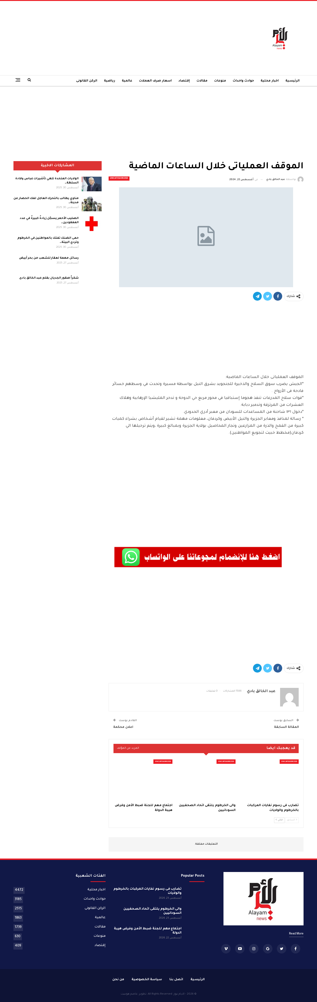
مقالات (202, 81)
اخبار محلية (270, 81)
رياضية (109, 81)
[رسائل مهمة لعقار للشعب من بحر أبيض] (92, 263)
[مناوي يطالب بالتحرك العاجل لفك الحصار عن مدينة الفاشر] (92, 203)
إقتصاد (184, 81)
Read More (296, 934)
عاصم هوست (129, 994)
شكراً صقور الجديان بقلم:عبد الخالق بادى (49, 278)
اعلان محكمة (123, 727)
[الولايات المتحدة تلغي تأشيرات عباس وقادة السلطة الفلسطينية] (92, 184)
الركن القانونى (86, 81)
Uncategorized (119, 178)
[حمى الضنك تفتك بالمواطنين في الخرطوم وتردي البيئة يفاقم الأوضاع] (92, 243)
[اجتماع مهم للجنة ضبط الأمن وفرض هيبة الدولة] (142, 780)
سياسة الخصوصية (147, 979)
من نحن (118, 979)
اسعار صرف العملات (155, 81)
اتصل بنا (176, 979)
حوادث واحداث (243, 81)
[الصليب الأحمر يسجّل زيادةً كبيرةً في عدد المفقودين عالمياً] (92, 223)
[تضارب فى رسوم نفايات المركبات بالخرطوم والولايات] (269, 780)
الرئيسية (292, 81)
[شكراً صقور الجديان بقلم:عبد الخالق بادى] (92, 283)
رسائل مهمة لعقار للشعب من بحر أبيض (48, 258)
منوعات (220, 81)
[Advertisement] (108, 38)
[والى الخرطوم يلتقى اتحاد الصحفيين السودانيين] (206, 780)
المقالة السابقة (286, 727)
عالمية (127, 81)
